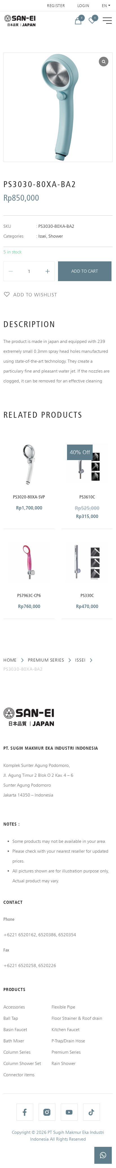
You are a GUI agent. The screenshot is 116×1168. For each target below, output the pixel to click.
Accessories (14, 1007)
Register (56, 5)
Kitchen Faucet (65, 1029)
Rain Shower (63, 1063)
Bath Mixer (13, 1041)
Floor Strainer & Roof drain (77, 1018)
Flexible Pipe (63, 1007)
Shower (55, 236)
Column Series (16, 1052)
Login (83, 5)
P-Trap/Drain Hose (68, 1041)
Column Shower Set (22, 1063)
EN (104, 5)
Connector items (18, 1074)
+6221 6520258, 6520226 (29, 965)
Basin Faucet (15, 1029)
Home (10, 660)
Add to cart (84, 271)
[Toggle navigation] (107, 20)
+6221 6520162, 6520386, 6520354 (39, 934)
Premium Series (46, 660)
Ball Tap (10, 1018)
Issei (42, 236)
